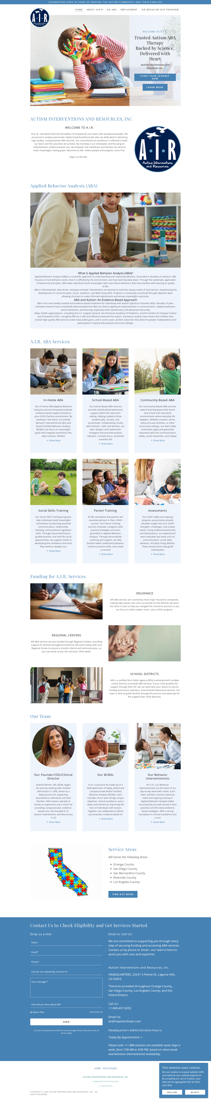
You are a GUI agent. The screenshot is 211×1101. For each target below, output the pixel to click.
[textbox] (66, 942)
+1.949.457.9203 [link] (119, 1008)
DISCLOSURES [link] (110, 1068)
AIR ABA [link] (112, 9)
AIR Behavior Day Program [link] (160, 9)
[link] (39, 9)
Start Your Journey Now (155, 77)
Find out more (123, 894)
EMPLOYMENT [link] (129, 9)
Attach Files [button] (38, 1012)
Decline (172, 1092)
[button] (95, 9)
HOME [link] (79, 9)
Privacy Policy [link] (82, 1030)
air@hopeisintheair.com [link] (124, 1021)
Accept (195, 1092)
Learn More (155, 87)
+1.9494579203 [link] (105, 1086)
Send (66, 1022)
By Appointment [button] (128, 1037)
